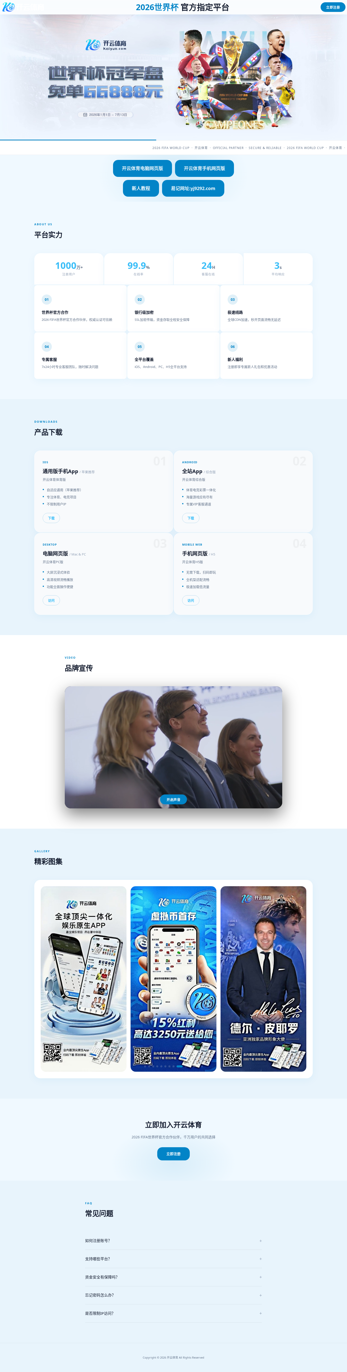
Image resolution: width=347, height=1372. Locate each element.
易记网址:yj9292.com (193, 188)
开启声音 (173, 800)
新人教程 (141, 188)
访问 (51, 600)
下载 (51, 518)
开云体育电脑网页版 (142, 168)
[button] (145, 1066)
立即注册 (333, 7)
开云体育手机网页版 (204, 168)
